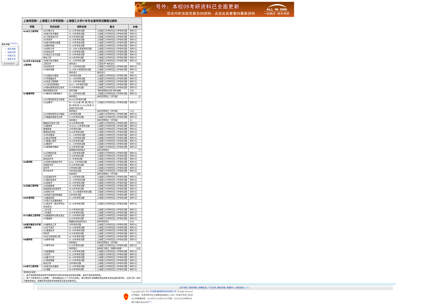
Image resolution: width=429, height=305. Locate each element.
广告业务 (212, 288)
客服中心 (231, 288)
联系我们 (240, 288)
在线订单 (12, 52)
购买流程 (12, 49)
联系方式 (12, 59)
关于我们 (184, 288)
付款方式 (12, 56)
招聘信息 (203, 288)
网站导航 (193, 288)
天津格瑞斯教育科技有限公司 (163, 291)
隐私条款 (221, 288)
